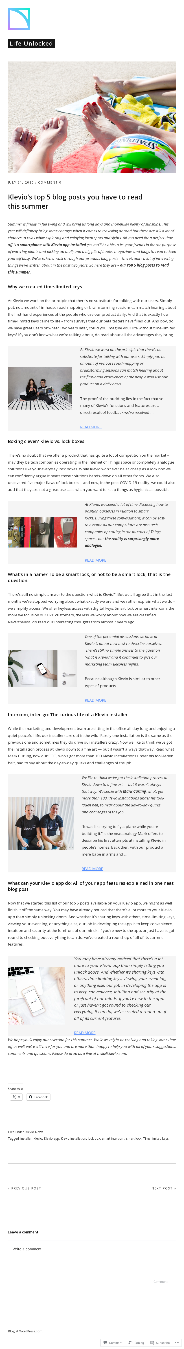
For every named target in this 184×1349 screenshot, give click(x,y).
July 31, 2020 (21, 182)
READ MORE (91, 426)
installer (26, 1138)
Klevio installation (73, 1138)
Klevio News (34, 1132)
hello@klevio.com (111, 1053)
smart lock (133, 1138)
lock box (94, 1138)
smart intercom (113, 1138)
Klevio (37, 1138)
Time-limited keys (156, 1138)
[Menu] (171, 12)
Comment (160, 1281)
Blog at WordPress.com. (25, 1331)
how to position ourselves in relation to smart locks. (126, 511)
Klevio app (51, 1138)
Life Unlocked (31, 43)
